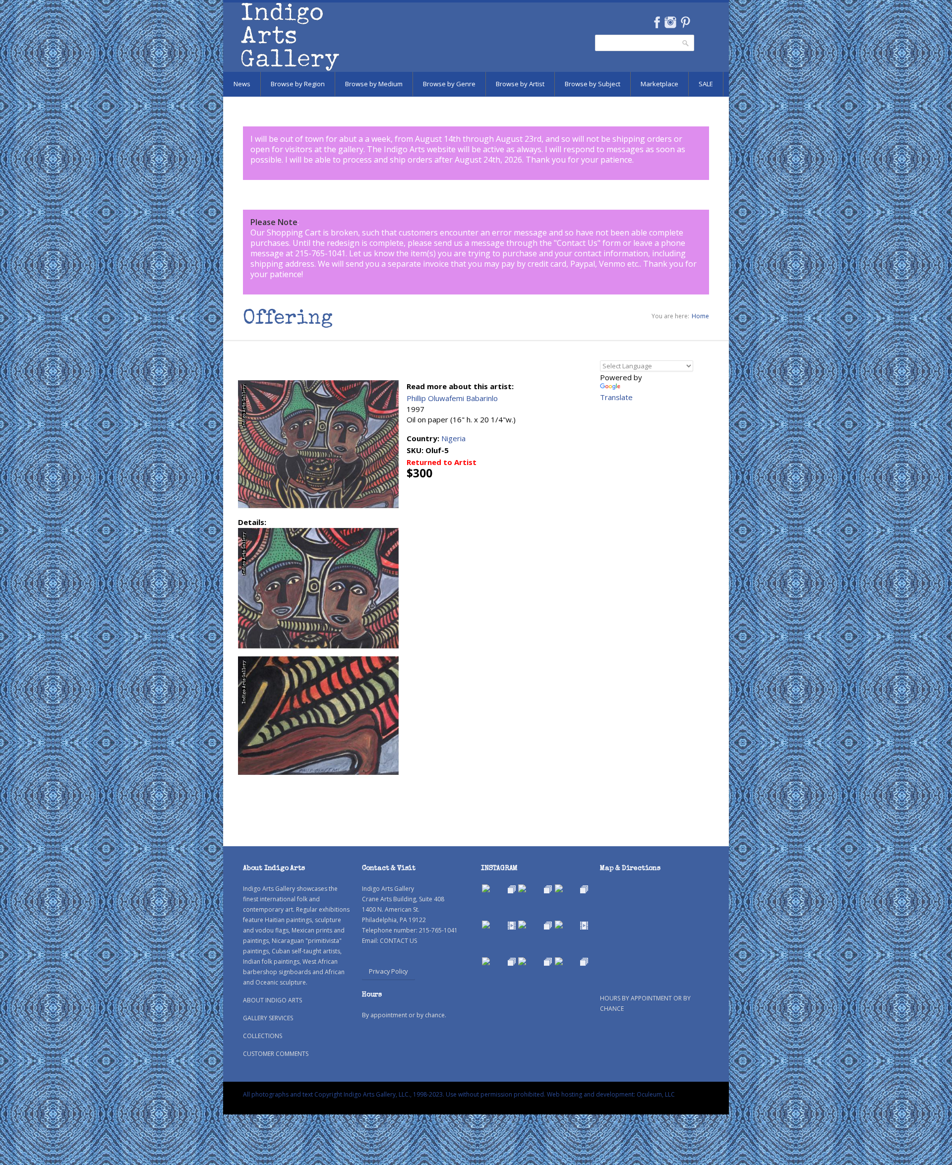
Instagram (670, 22)
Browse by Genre (449, 83)
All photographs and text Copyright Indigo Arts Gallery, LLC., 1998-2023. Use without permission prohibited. (394, 1094)
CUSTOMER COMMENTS (275, 1053)
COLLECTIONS (262, 1036)
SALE (706, 83)
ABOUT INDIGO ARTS (272, 1000)
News (242, 83)
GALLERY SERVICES (268, 1018)
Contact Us (577, 242)
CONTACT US (398, 940)
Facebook (656, 22)
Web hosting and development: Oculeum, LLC (611, 1094)
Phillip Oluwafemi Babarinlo (452, 398)
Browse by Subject (592, 83)
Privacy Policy (388, 971)
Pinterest (685, 22)
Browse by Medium (374, 83)
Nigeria (453, 438)
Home (700, 316)
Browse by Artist (520, 83)
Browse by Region (298, 83)
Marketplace (659, 83)
